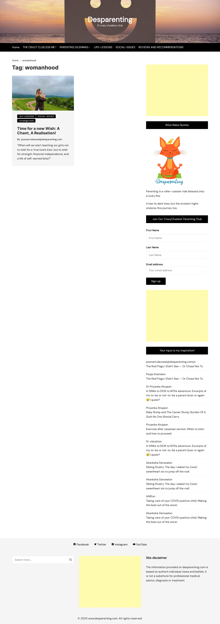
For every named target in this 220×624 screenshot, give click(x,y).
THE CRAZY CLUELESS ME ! (39, 47)
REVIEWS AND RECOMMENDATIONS (161, 47)
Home (15, 47)
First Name (152, 230)
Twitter (101, 544)
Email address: (154, 264)
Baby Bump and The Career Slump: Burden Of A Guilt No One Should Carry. (176, 414)
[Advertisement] (177, 90)
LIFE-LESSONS (103, 47)
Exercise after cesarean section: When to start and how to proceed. (175, 431)
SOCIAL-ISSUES (125, 47)
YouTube (141, 544)
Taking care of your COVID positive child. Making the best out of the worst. (176, 503)
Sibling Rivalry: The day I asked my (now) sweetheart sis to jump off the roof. (171, 469)
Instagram (121, 544)
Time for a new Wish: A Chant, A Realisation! (38, 130)
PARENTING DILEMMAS (74, 47)
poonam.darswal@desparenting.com (41, 139)
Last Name (152, 247)
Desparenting (110, 19)
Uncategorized (26, 120)
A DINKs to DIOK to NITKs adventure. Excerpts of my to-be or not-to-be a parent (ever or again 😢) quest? (176, 395)
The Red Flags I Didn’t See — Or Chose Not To (174, 366)
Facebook (82, 544)
